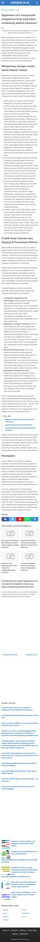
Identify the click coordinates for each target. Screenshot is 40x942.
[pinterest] (20, 519)
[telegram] (34, 519)
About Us (6, 930)
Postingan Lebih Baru (10, 655)
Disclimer (23, 930)
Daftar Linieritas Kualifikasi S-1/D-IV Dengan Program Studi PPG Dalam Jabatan (23, 895)
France (24, 910)
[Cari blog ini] (37, 3)
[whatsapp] (27, 519)
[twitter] (12, 519)
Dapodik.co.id (20, 2)
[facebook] (5, 519)
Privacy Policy (31, 930)
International (23, 934)
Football (5, 920)
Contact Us (14, 930)
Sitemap (15, 934)
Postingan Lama (31, 655)
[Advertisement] (20, 679)
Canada (5, 910)
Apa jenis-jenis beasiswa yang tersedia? (19, 425)
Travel (24, 916)
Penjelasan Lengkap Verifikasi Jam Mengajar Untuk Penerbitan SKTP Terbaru (23, 843)
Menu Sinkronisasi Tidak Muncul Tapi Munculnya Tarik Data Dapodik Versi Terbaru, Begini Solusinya (24, 884)
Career (5, 913)
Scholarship (25, 913)
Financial (6, 916)
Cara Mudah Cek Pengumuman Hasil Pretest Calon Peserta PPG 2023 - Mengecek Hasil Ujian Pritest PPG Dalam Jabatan (20, 755)
